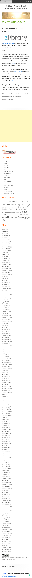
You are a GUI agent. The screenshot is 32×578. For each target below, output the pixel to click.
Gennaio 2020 (5, 384)
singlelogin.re (18, 72)
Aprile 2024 (4, 284)
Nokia (11, 209)
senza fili (5, 217)
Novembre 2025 (6, 247)
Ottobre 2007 (5, 531)
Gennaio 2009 (5, 502)
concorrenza (8, 204)
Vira (14, 219)
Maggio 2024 (5, 282)
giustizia (4, 96)
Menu (29, 1)
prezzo (4, 212)
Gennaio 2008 (5, 525)
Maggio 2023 (5, 305)
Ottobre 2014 (5, 447)
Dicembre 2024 (6, 268)
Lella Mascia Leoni (8, 185)
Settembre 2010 (6, 468)
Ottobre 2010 (5, 467)
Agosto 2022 (5, 323)
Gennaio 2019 (5, 408)
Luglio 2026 (5, 231)
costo (13, 204)
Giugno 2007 (5, 539)
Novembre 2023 (6, 294)
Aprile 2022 (4, 331)
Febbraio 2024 (5, 288)
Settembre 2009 (6, 488)
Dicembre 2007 (6, 527)
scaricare (19, 96)
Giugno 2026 (5, 233)
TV (8, 219)
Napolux (6, 189)
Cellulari (24, 201)
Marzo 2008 (5, 521)
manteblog (6, 187)
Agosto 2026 (5, 229)
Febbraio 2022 (5, 335)
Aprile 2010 (4, 474)
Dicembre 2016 (6, 443)
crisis (5, 169)
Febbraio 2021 (5, 358)
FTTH (23, 206)
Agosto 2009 (5, 490)
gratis (7, 96)
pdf (16, 96)
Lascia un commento (8, 99)
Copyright (15, 93)
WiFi (24, 219)
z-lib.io (13, 63)
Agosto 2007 (5, 535)
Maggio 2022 (5, 329)
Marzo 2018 (5, 427)
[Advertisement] (16, 126)
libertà (10, 96)
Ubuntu (11, 219)
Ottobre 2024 (5, 272)
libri (14, 96)
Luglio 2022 (5, 325)
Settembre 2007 (6, 533)
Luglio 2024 (5, 278)
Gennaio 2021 (5, 361)
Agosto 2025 (5, 252)
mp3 (16, 208)
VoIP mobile (19, 219)
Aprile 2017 (4, 439)
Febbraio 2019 (5, 406)
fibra (20, 206)
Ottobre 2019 (5, 390)
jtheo (5, 183)
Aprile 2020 (4, 378)
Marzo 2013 (5, 451)
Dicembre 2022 (6, 315)
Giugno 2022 (5, 327)
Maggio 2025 (5, 258)
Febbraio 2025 (5, 264)
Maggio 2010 (5, 472)
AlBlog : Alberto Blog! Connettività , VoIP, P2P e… (16, 7)
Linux (13, 208)
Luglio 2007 (5, 537)
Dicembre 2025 (6, 245)
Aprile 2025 (4, 260)
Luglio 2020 (5, 372)
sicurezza (13, 217)
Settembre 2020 (6, 368)
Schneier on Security (9, 193)
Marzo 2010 (5, 476)
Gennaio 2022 (5, 337)
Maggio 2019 (5, 400)
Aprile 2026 (4, 237)
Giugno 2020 (5, 374)
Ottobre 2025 (5, 249)
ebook (26, 93)
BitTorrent (13, 202)
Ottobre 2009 (5, 486)
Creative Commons (21, 204)
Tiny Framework (10, 566)
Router (13, 215)
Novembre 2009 (6, 484)
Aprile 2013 (4, 449)
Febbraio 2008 (5, 523)
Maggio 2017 (5, 437)
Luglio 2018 (5, 419)
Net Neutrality (22, 208)
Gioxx (5, 179)
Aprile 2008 (4, 520)
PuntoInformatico (11, 212)
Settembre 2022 (6, 321)
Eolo (12, 206)
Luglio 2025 (5, 254)
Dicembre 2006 (6, 551)
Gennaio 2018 (5, 431)
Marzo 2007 (5, 545)
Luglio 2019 (5, 396)
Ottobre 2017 (5, 435)
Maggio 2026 (5, 235)
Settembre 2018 (6, 415)
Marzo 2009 (5, 498)
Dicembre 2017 (6, 433)
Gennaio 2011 (5, 465)
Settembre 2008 (6, 510)
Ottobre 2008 (5, 508)
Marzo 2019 (5, 404)
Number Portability (17, 209)
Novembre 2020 (6, 364)
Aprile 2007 (4, 543)
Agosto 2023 (5, 300)
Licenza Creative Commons (8, 559)
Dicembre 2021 (6, 339)
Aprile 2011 (4, 463)
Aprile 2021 (4, 355)
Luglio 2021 (5, 349)
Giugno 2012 (5, 453)
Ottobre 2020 (5, 366)
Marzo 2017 (5, 441)
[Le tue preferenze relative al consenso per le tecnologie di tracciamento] (29, 575)
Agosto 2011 (5, 461)
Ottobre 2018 (5, 414)
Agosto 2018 (5, 417)
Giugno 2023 (5, 304)
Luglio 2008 (5, 514)
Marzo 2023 (5, 309)
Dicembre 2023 (6, 292)
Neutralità (5, 209)
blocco (19, 202)
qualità (17, 212)
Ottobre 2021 (5, 343)
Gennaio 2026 (5, 243)
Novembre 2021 (6, 341)
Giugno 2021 (5, 351)
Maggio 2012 (5, 455)
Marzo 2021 (5, 357)
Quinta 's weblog (8, 191)
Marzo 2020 (5, 380)
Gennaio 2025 (5, 266)
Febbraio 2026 (5, 241)
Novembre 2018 (6, 411)
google (27, 206)
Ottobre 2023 (5, 296)
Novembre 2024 (6, 270)
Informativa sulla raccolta (9, 576)
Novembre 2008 (6, 506)
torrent (6, 219)
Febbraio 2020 (5, 382)
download (22, 93)
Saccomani (17, 215)
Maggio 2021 (5, 353)
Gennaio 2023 (5, 313)
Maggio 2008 (5, 518)
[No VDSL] (9, 151)
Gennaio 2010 (5, 480)
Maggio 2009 (5, 494)
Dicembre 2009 (6, 482)
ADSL (3, 202)
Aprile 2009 (4, 496)
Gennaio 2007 (5, 549)
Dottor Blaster (7, 173)
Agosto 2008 (5, 512)
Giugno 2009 (5, 492)
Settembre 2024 (6, 274)
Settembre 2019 (6, 392)
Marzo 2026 (5, 239)
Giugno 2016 (5, 445)
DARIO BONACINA (8, 171)
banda (7, 202)
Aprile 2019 (4, 402)
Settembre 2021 (6, 345)
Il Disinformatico (8, 181)
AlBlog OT (6, 161)
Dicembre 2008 (6, 504)
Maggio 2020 (5, 376)
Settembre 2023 (6, 298)
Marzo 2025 (5, 262)
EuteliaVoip (16, 206)
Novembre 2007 (6, 529)
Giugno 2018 (5, 421)
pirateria (23, 209)
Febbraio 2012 (5, 457)
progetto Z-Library (8, 43)
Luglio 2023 (5, 302)
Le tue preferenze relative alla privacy (17, 573)
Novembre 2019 (6, 388)
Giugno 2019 (5, 398)
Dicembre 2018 (6, 410)
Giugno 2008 (5, 516)
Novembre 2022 (6, 317)
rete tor (13, 81)
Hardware (9, 208)
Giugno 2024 (5, 280)
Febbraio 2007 (5, 547)
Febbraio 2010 (5, 478)
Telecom (21, 217)
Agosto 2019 (5, 394)
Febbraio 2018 (5, 429)
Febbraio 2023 (5, 311)
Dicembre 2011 (6, 459)
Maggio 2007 (5, 541)
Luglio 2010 (5, 470)
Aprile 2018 (4, 425)
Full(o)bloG (6, 175)
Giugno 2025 (5, 256)
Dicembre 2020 (6, 362)
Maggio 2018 (5, 423)
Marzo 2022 (5, 333)
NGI (8, 209)
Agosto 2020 (5, 370)
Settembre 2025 (6, 251)
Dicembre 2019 (6, 386)
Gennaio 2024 (5, 290)
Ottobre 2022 (5, 319)
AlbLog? (6, 165)
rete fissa (8, 215)
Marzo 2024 (5, 286)
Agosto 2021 (5, 347)
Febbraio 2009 (5, 500)
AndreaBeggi (7, 167)
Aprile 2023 (4, 307)
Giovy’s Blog (7, 177)
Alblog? (5, 163)
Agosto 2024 (5, 276)
